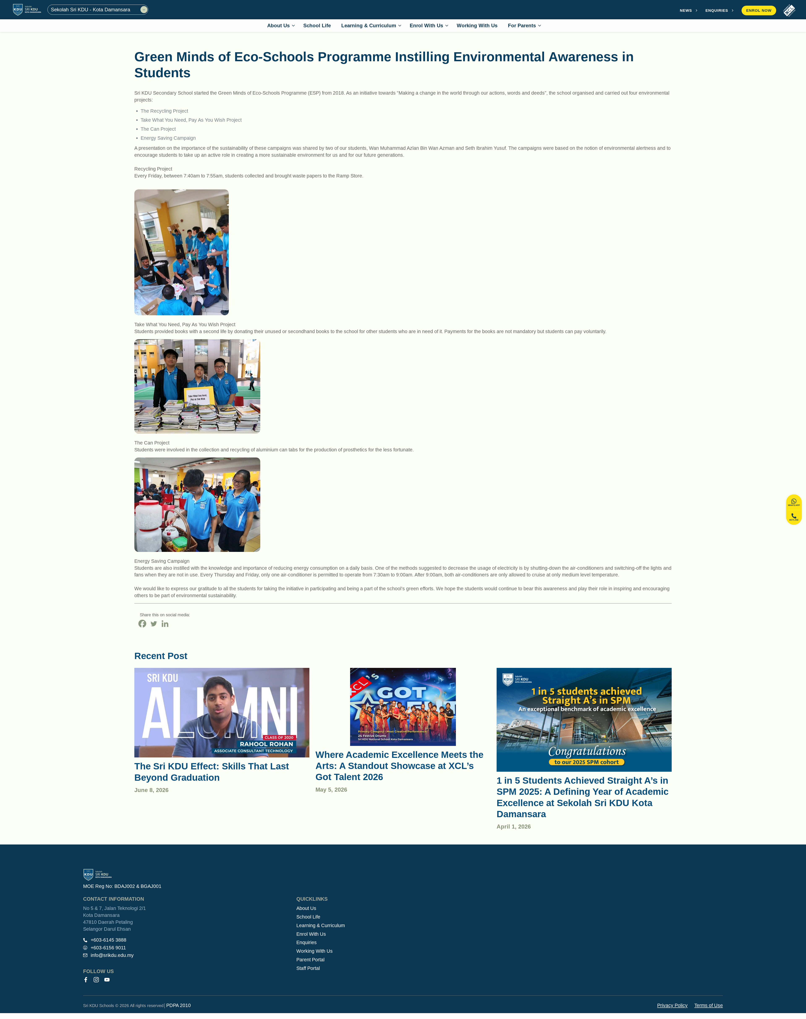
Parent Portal (310, 959)
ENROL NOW (759, 10)
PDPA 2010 (178, 1005)
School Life (308, 917)
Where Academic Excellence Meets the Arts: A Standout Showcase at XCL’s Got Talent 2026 (399, 765)
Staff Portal (308, 968)
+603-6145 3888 (108, 940)
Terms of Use (708, 1005)
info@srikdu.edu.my (112, 955)
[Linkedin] (165, 623)
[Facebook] (142, 623)
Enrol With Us (311, 934)
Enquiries (306, 942)
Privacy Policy (672, 1005)
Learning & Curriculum (320, 925)
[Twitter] (153, 623)
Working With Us (314, 951)
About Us (306, 908)
